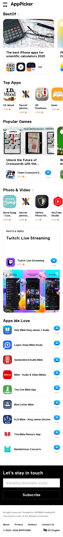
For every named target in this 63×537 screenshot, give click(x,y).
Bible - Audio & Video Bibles (30, 374)
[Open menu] (5, 4)
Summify (33, 516)
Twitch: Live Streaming (28, 238)
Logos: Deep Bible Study (28, 344)
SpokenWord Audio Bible (28, 359)
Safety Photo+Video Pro (42, 215)
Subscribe (31, 495)
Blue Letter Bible (24, 404)
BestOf (9, 14)
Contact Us (48, 524)
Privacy (19, 524)
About (6, 524)
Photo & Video (16, 190)
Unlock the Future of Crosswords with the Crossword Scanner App (24, 163)
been (54, 105)
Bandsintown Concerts (27, 449)
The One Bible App (25, 389)
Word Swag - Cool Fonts (9, 215)
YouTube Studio (56, 214)
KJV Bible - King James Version (32, 419)
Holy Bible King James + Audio (31, 330)
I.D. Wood (8, 105)
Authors (32, 524)
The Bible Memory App (27, 434)
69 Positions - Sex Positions (41, 110)
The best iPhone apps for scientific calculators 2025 (25, 54)
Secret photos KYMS (23, 108)
